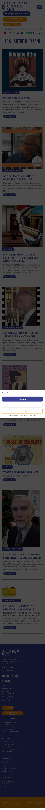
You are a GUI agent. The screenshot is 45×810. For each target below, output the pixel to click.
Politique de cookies (14, 415)
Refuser (22, 405)
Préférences (22, 411)
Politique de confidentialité (28, 415)
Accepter (22, 399)
